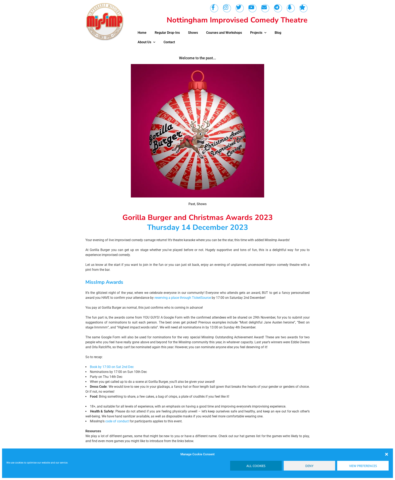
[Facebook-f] (214, 8)
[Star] (303, 8)
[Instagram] (227, 8)
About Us (144, 42)
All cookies (255, 466)
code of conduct (117, 421)
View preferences (363, 466)
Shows (193, 33)
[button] (387, 454)
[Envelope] (265, 8)
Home (142, 33)
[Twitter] (240, 8)
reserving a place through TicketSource (183, 298)
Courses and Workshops (224, 33)
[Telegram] (278, 8)
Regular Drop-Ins (167, 33)
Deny (309, 466)
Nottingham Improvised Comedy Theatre (237, 20)
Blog (278, 33)
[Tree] (291, 8)
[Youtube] (252, 8)
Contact (169, 42)
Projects (256, 33)
